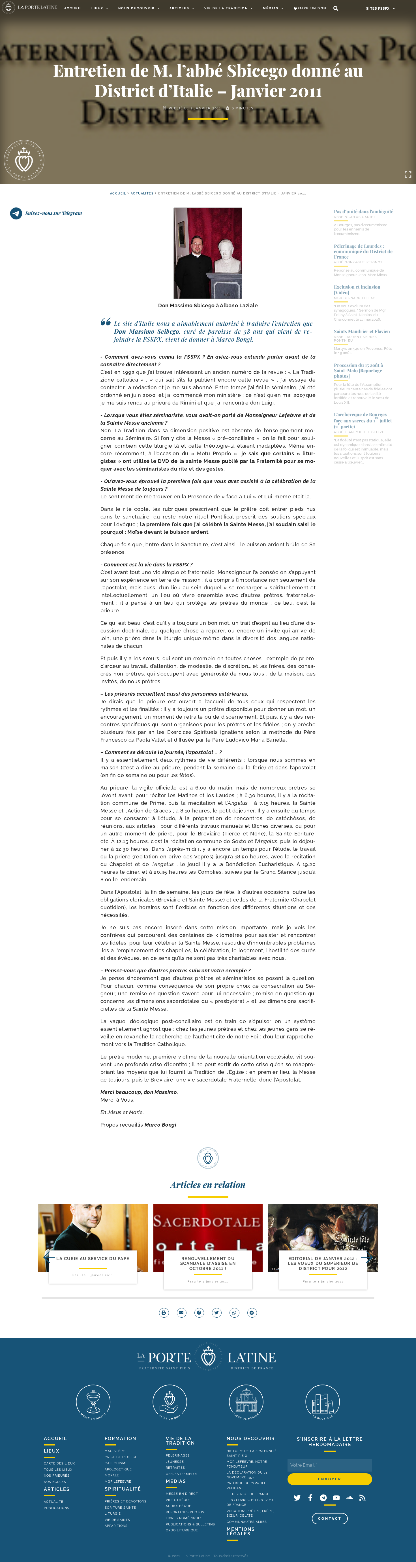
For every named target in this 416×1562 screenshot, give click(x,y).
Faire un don (312, 8)
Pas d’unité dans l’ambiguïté (363, 211)
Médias (270, 8)
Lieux (97, 8)
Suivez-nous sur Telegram (53, 213)
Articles (179, 8)
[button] (335, 8)
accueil (118, 193)
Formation (120, 1438)
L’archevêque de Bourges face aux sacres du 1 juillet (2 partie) (363, 420)
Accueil (73, 8)
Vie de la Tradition (226, 8)
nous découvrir (251, 1438)
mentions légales (241, 1531)
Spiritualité (123, 1489)
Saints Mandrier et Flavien (362, 331)
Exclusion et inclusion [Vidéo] (357, 289)
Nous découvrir (136, 8)
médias (176, 1481)
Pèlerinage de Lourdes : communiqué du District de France (363, 251)
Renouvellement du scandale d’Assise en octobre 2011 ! (208, 1263)
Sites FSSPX (378, 8)
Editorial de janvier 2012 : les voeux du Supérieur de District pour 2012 (323, 1263)
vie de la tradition (180, 1441)
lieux (51, 1451)
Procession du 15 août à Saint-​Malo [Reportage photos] (358, 370)
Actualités (142, 193)
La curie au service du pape (92, 1258)
